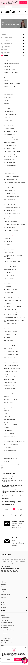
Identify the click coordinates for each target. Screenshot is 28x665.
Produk (3, 577)
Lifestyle (3, 589)
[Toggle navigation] (25, 11)
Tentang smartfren (6, 638)
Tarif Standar (4, 620)
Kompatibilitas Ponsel (7, 630)
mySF (2, 592)
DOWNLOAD (23, 2)
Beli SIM (3, 582)
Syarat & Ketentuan (12, 655)
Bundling (3, 587)
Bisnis (14, 7)
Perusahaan (4, 633)
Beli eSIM (3, 584)
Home (2, 16)
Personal (8, 7)
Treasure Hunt (5, 605)
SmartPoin (4, 607)
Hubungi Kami (5, 617)
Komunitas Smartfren (7, 643)
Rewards (3, 597)
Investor (20, 7)
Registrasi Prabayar (6, 622)
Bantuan (3, 610)
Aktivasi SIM (4, 627)
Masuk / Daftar (20, 11)
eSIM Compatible (6, 594)
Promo (3, 602)
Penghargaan (5, 640)
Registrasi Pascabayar (7, 625)
